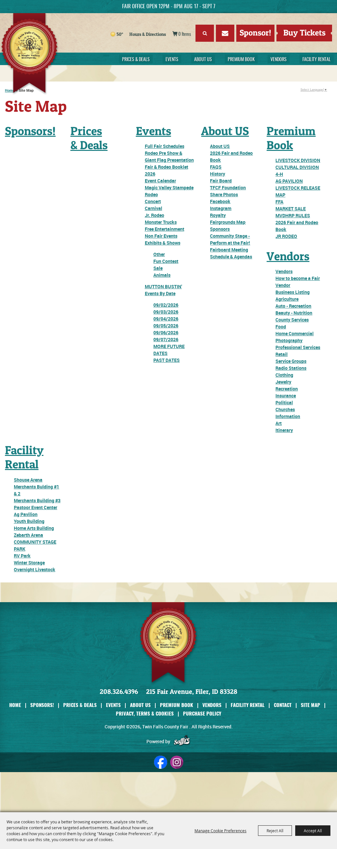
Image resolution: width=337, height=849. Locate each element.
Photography (288, 340)
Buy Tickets (304, 32)
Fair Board (221, 180)
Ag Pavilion (26, 514)
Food (280, 326)
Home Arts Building (34, 528)
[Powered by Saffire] (182, 741)
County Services (292, 320)
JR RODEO (286, 236)
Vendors (279, 60)
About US (203, 60)
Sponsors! (30, 131)
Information (287, 416)
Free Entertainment (164, 229)
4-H (279, 174)
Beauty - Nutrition (293, 313)
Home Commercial (294, 333)
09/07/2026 (165, 339)
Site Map (310, 704)
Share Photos (224, 194)
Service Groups (290, 361)
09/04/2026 (165, 319)
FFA (279, 202)
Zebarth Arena (28, 535)
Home (15, 704)
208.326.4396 (119, 692)
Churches (285, 409)
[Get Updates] (225, 34)
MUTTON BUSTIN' (163, 286)
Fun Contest (165, 261)
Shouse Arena (28, 480)
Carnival (153, 208)
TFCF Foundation (228, 187)
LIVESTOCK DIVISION (297, 160)
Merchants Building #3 (37, 500)
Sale (158, 268)
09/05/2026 (165, 325)
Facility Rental (316, 60)
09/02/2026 (165, 305)
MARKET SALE (290, 208)
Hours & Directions (147, 34)
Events (172, 60)
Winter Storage (29, 562)
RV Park (22, 556)
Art (278, 423)
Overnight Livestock (34, 569)
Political (284, 402)
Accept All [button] (313, 830)
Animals (161, 275)
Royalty (218, 215)
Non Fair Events (161, 236)
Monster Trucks (161, 222)
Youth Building (29, 521)
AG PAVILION (289, 181)
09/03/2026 (165, 312)
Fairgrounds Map (228, 222)
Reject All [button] (275, 830)
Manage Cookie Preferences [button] (220, 830)
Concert (153, 201)
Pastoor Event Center (35, 507)
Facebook (220, 201)
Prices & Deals (136, 60)
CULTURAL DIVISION (297, 167)
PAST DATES (166, 360)
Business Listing (292, 292)
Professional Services (297, 347)
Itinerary (284, 430)
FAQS (215, 167)
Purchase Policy (202, 713)
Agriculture (286, 299)
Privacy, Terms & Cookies (145, 713)
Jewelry (283, 382)
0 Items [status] (184, 34)
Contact (283, 704)
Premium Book (241, 60)
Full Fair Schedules (164, 146)
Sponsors (220, 229)
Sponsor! (255, 32)
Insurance (285, 395)
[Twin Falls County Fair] (41, 54)
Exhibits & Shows (162, 243)
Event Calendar (160, 180)
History (217, 174)
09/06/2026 (165, 332)
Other (159, 254)
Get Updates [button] (225, 33)
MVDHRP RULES (292, 215)
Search (204, 33)
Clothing (284, 375)
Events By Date (160, 293)
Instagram (220, 208)
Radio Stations (290, 368)
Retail (281, 354)
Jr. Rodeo (154, 215)
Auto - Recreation (293, 306)
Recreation (286, 389)
